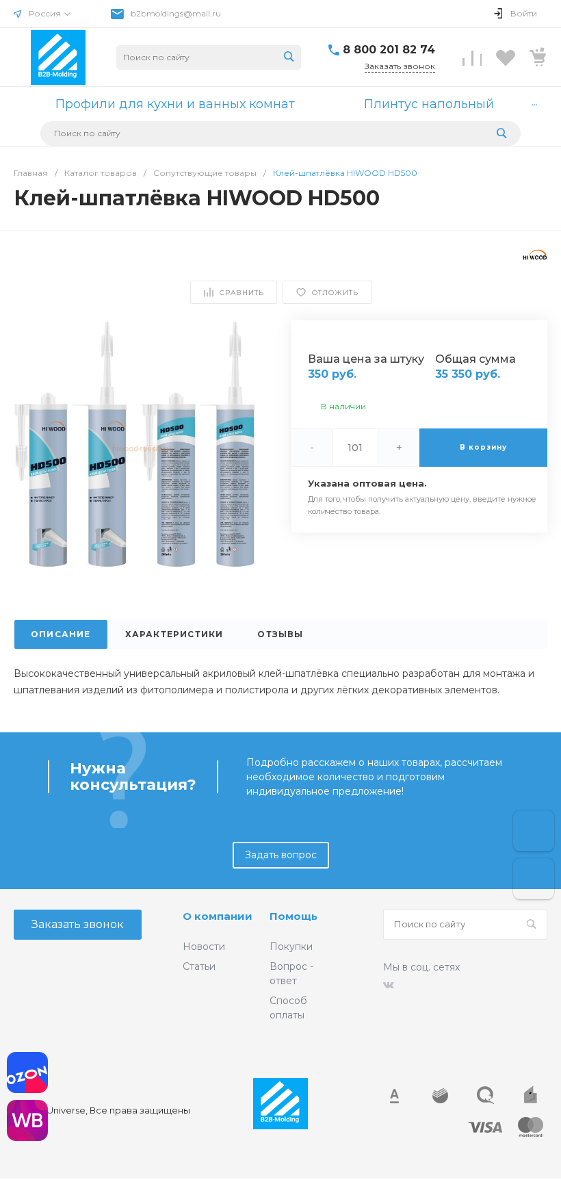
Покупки (291, 946)
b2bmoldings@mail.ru (176, 13)
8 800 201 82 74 (389, 49)
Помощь (293, 916)
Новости (204, 946)
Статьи (199, 966)
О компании (217, 916)
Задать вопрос (281, 855)
